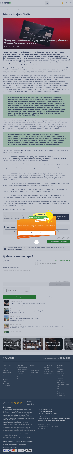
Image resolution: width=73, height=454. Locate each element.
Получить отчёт (36, 233)
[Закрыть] (36, 242)
